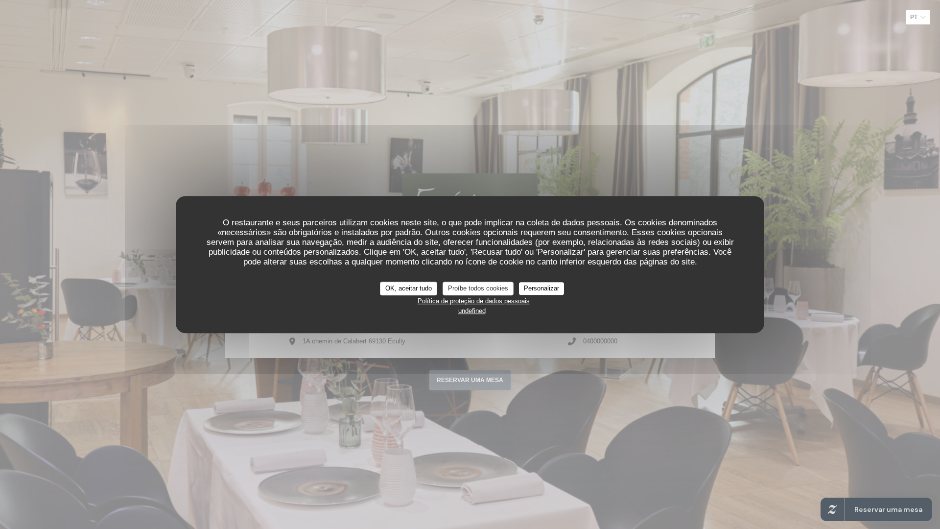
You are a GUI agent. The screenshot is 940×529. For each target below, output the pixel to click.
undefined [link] (472, 310)
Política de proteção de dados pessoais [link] (474, 301)
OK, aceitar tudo (408, 288)
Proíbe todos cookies (478, 288)
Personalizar (541, 288)
